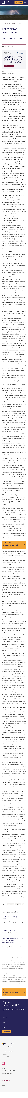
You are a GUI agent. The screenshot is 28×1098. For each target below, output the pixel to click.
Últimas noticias (16, 23)
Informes (5, 25)
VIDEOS (4, 1054)
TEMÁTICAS (5, 1049)
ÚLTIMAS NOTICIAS (8, 1046)
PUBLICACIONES (7, 1051)
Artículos (5, 23)
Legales (3, 1085)
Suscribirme (19, 2)
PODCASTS (5, 1056)
